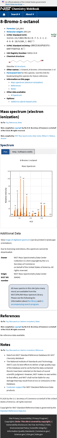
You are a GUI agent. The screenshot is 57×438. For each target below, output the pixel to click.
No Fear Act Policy (36, 424)
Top (7, 122)
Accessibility (25, 418)
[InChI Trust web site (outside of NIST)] (54, 36)
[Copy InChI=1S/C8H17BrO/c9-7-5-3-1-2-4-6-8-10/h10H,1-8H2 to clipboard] (33, 42)
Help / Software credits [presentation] (22, 151)
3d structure (19, 66)
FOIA (48, 424)
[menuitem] (4, 14)
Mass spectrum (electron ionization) (27, 82)
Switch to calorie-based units (24, 101)
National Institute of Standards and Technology (6, 9)
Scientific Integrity (38, 428)
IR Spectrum (16, 95)
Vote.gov (39, 434)
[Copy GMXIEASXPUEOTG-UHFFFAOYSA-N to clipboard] (24, 49)
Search (14, 14)
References (16, 85)
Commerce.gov (42, 431)
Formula (10, 28)
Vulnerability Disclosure (16, 424)
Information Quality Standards (20, 431)
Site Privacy (14, 418)
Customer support (15, 387)
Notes (13, 88)
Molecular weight (15, 31)
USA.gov (30, 434)
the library (32, 301)
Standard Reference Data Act (13, 410)
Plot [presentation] (5, 151)
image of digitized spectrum (17, 239)
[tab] (5, 151)
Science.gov (19, 434)
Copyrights (9, 421)
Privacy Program (40, 418)
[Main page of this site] (4, 14)
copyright (18, 128)
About (29, 14)
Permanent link (14, 72)
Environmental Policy (19, 428)
